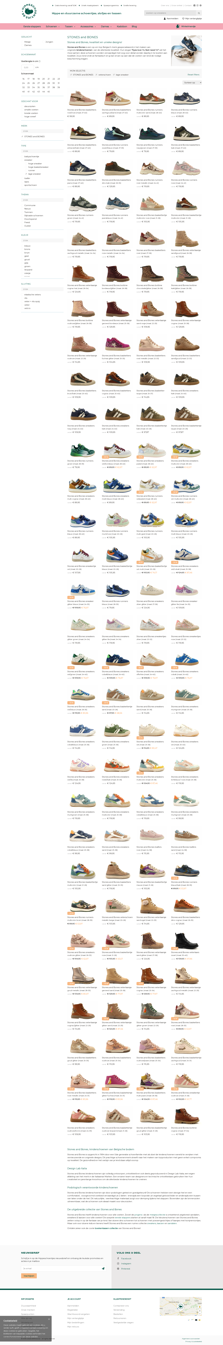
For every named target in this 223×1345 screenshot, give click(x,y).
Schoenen (51, 26)
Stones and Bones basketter (150, 390)
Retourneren (119, 1318)
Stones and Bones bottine (115, 285)
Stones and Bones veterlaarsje (186, 250)
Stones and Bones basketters (81, 110)
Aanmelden (73, 1306)
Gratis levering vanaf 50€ (65, 5)
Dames (105, 26)
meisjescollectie (157, 1214)
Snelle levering (129, 5)
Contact (188, 5)
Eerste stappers (32, 26)
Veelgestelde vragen (123, 1322)
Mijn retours (73, 1326)
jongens (138, 1214)
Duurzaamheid (28, 1306)
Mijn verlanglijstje (75, 1318)
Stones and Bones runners (149, 110)
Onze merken (28, 1310)
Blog (134, 26)
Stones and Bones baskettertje (152, 215)
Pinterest (125, 1269)
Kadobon (122, 26)
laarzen (160, 1223)
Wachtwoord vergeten (78, 1314)
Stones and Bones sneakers (184, 390)
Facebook (125, 1258)
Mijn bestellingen (75, 1322)
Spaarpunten (27, 1314)
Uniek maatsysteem (90, 5)
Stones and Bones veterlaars (185, 952)
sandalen (172, 1223)
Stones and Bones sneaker (80, 601)
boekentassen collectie (106, 1228)
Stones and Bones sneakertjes (151, 636)
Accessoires (87, 26)
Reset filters (193, 74)
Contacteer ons (121, 1306)
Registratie (72, 1310)
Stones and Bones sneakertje (81, 566)
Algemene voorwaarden (191, 1339)
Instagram (125, 1263)
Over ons (165, 5)
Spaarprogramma (111, 5)
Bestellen (118, 1314)
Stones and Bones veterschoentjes (117, 917)
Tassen (69, 26)
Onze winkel (176, 5)
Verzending (119, 1310)
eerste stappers (122, 1217)
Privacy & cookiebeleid (193, 1341)
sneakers (151, 1223)
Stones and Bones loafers (149, 847)
